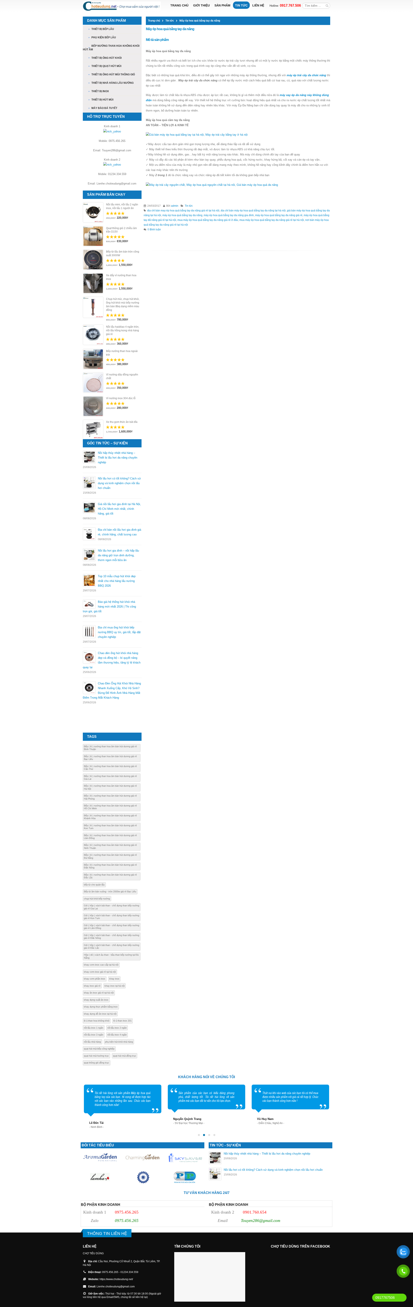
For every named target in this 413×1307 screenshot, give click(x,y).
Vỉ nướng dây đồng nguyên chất (122, 376)
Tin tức (241, 5)
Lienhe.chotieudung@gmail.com (116, 1286)
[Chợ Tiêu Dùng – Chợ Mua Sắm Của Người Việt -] (122, 6)
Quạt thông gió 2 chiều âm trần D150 (121, 230)
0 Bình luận (154, 229)
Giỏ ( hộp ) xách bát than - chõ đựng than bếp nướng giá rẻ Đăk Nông (111, 936)
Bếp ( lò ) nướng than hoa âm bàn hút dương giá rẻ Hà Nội (110, 787)
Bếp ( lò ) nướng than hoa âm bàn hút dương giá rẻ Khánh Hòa (110, 817)
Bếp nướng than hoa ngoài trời (122, 353)
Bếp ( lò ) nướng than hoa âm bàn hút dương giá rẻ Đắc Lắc (110, 876)
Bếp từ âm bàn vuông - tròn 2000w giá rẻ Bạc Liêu (110, 891)
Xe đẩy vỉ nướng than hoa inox (121, 277)
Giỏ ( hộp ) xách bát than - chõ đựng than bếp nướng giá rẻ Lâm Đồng (111, 926)
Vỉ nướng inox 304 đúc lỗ (121, 398)
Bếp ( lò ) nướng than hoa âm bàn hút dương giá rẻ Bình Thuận (110, 747)
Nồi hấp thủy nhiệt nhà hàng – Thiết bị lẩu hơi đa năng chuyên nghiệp (117, 457)
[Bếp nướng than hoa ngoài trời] (93, 359)
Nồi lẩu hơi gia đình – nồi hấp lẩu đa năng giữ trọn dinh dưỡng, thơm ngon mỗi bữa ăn (118, 555)
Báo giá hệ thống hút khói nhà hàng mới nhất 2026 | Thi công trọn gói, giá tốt (109, 606)
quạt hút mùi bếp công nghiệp (99, 1048)
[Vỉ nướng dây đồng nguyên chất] (93, 382)
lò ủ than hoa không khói (96, 1020)
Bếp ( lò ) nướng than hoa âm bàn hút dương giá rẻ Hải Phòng (110, 797)
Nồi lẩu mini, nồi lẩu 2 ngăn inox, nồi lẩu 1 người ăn (122, 206)
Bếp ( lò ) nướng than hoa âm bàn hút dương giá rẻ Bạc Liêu (110, 757)
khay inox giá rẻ (92, 986)
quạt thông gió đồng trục (96, 1062)
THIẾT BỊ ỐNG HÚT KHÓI (106, 57)
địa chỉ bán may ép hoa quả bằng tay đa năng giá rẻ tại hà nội (183, 210)
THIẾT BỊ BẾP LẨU (102, 29)
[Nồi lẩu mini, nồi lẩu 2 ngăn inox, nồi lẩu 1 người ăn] (93, 212)
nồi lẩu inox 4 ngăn (117, 1034)
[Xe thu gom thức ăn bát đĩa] (93, 429)
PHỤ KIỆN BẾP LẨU (103, 37)
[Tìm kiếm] (327, 5)
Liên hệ (258, 5)
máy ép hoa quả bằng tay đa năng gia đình (229, 215)
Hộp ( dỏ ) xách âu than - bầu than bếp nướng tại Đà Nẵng (111, 956)
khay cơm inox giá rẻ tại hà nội (100, 972)
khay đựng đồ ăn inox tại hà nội (100, 1013)
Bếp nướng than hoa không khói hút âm (111, 47)
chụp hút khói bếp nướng (97, 898)
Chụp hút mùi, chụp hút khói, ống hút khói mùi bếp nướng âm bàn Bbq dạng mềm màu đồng (122, 305)
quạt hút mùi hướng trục (96, 1055)
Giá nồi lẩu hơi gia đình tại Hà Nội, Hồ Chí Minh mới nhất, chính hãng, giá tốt (119, 508)
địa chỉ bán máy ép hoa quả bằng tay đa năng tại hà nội (253, 210)
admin (174, 205)
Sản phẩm (222, 5)
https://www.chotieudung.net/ (116, 1279)
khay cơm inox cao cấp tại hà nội (101, 964)
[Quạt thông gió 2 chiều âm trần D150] (93, 236)
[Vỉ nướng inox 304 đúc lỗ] (93, 406)
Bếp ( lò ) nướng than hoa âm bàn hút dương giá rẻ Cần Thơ (110, 767)
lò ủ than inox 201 (122, 1020)
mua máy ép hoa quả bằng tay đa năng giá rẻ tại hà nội (271, 220)
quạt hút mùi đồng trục (124, 1055)
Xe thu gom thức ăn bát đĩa (121, 421)
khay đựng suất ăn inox (96, 999)
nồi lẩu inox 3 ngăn (93, 1034)
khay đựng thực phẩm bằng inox (101, 1006)
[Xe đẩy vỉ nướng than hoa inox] (93, 283)
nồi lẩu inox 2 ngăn (117, 1027)
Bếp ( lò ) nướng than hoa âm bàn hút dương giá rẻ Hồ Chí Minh (110, 807)
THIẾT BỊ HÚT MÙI (102, 99)
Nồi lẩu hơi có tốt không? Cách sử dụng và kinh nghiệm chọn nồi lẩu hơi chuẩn (119, 483)
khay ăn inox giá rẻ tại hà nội (99, 992)
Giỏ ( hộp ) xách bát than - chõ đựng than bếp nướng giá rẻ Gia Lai (111, 907)
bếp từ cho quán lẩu (94, 884)
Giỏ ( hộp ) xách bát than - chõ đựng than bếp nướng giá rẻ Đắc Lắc (111, 946)
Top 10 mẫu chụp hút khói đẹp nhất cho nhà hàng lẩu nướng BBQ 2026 (117, 581)
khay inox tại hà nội (115, 986)
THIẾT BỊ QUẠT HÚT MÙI (106, 66)
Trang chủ (179, 5)
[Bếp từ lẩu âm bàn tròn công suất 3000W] (93, 259)
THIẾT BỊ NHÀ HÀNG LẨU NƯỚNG (112, 82)
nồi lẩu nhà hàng (92, 1041)
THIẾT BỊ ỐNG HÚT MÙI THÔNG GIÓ (113, 74)
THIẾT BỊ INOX (100, 91)
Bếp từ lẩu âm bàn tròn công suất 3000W (122, 253)
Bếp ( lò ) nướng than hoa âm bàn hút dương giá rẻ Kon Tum (110, 826)
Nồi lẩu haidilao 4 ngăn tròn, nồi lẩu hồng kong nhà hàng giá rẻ (122, 330)
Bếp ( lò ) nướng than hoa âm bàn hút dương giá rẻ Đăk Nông (110, 866)
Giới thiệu (201, 5)
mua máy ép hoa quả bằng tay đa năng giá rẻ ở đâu (207, 220)
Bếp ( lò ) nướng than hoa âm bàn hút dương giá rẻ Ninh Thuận (110, 846)
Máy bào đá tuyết (104, 108)
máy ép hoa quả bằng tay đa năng (182, 215)
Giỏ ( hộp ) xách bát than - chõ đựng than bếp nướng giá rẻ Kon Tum (111, 916)
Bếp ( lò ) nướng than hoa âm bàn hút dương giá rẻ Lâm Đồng (110, 836)
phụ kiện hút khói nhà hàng (119, 1041)
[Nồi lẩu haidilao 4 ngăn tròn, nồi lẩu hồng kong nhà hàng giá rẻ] (93, 334)
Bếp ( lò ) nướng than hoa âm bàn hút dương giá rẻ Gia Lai (110, 777)
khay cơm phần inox (94, 978)
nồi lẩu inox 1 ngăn (93, 1027)
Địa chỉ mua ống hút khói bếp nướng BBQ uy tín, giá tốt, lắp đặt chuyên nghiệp (119, 632)
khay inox (114, 978)
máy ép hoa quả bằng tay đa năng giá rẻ (278, 215)
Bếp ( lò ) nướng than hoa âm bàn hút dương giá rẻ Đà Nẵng (110, 856)
